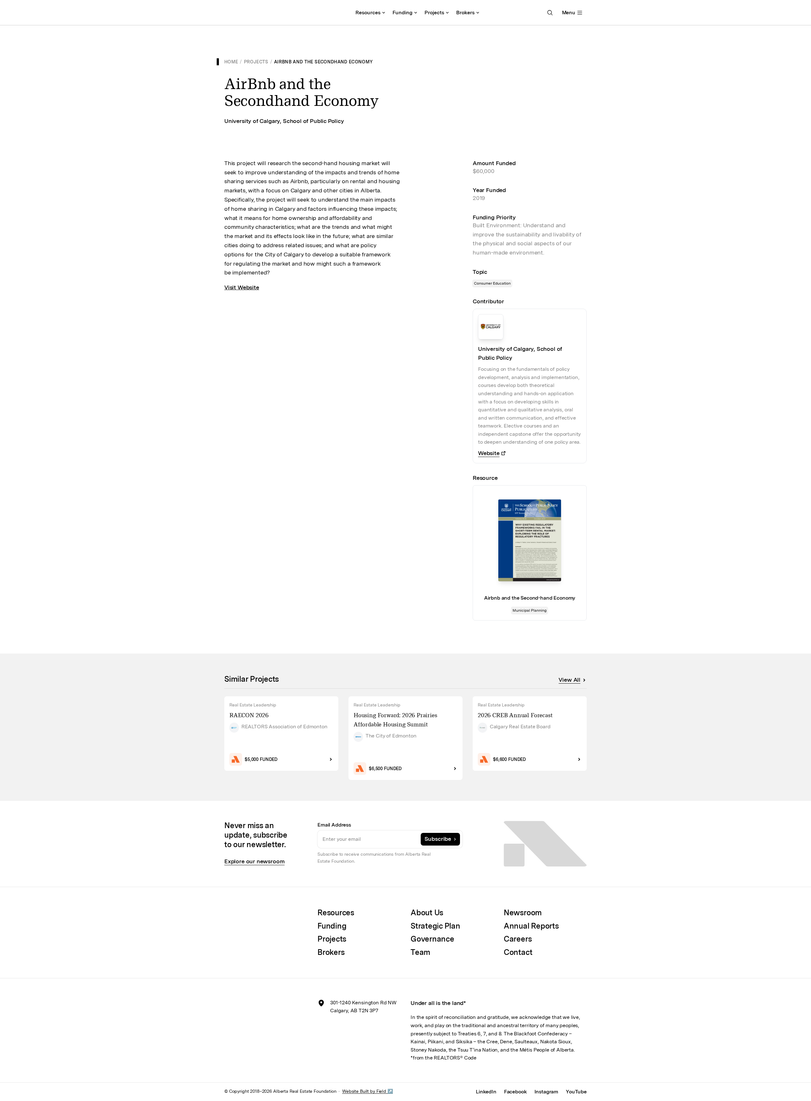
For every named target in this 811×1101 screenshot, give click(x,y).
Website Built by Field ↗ (367, 1091)
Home (231, 61)
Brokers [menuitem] (465, 13)
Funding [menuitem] (402, 13)
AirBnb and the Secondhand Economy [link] (323, 61)
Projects (256, 61)
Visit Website (241, 287)
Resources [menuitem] (367, 13)
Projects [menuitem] (434, 13)
